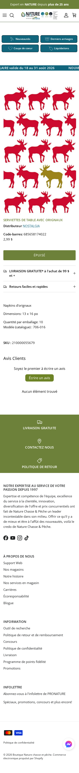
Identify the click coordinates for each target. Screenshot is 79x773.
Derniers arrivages (62, 39)
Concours (10, 641)
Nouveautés (23, 39)
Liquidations (61, 48)
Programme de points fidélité (24, 662)
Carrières (9, 589)
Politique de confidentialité (22, 648)
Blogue (8, 603)
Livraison (10, 655)
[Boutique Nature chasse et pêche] (39, 15)
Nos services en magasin (21, 583)
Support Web (12, 563)
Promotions (11, 668)
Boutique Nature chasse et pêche (32, 754)
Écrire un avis (39, 378)
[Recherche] (14, 15)
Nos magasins (13, 569)
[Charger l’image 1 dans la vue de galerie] (39, 149)
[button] (68, 744)
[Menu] (4, 15)
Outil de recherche (16, 628)
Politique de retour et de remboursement (33, 635)
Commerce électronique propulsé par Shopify (34, 756)
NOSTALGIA (31, 226)
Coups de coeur (23, 48)
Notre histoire (13, 576)
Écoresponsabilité (16, 596)
